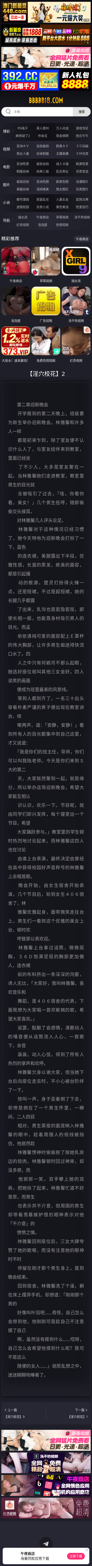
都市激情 (23, 199)
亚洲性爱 (23, 164)
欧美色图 (62, 181)
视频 (6, 149)
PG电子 (23, 128)
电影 (6, 166)
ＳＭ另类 (82, 153)
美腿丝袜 (23, 189)
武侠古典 (82, 199)
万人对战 (62, 128)
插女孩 (22, 217)
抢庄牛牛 (82, 136)
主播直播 (62, 153)
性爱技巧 (82, 207)
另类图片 (82, 189)
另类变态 (82, 171)
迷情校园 (23, 207)
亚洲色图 (42, 181)
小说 (6, 202)
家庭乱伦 (42, 199)
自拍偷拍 (42, 146)
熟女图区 (62, 189)
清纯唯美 (42, 189)
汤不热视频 (82, 217)
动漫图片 (82, 181)
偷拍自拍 (42, 164)
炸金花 (42, 136)
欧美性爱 (82, 164)
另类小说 (42, 207)
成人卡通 (62, 164)
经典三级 (42, 171)
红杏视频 (23, 225)
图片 (6, 184)
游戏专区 (82, 128)
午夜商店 (42, 217)
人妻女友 (62, 199)
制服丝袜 (23, 171)
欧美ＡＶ (62, 146)
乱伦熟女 (62, 171)
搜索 (82, 111)
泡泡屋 (42, 225)
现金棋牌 (62, 136)
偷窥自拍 (23, 181)
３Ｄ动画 (82, 146)
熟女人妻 (23, 153)
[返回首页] (86, 1557)
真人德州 (42, 128)
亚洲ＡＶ (23, 146)
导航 (6, 220)
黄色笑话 (62, 207)
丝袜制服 (42, 153)
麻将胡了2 (23, 136)
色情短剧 (62, 225)
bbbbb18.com (46, 100)
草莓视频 (62, 217)
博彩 (6, 131)
